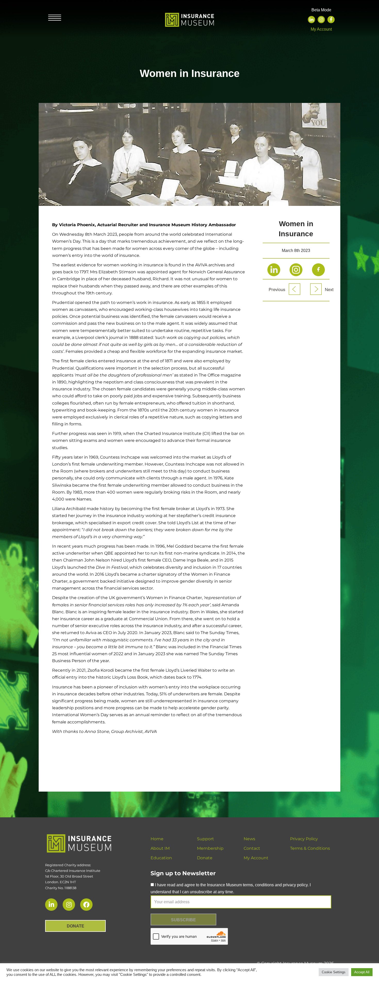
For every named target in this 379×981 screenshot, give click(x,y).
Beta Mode (321, 10)
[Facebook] (331, 19)
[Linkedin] (311, 19)
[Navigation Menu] (54, 18)
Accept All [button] (361, 972)
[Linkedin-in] (51, 904)
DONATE (75, 926)
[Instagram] (321, 19)
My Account (321, 29)
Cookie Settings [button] (333, 972)
